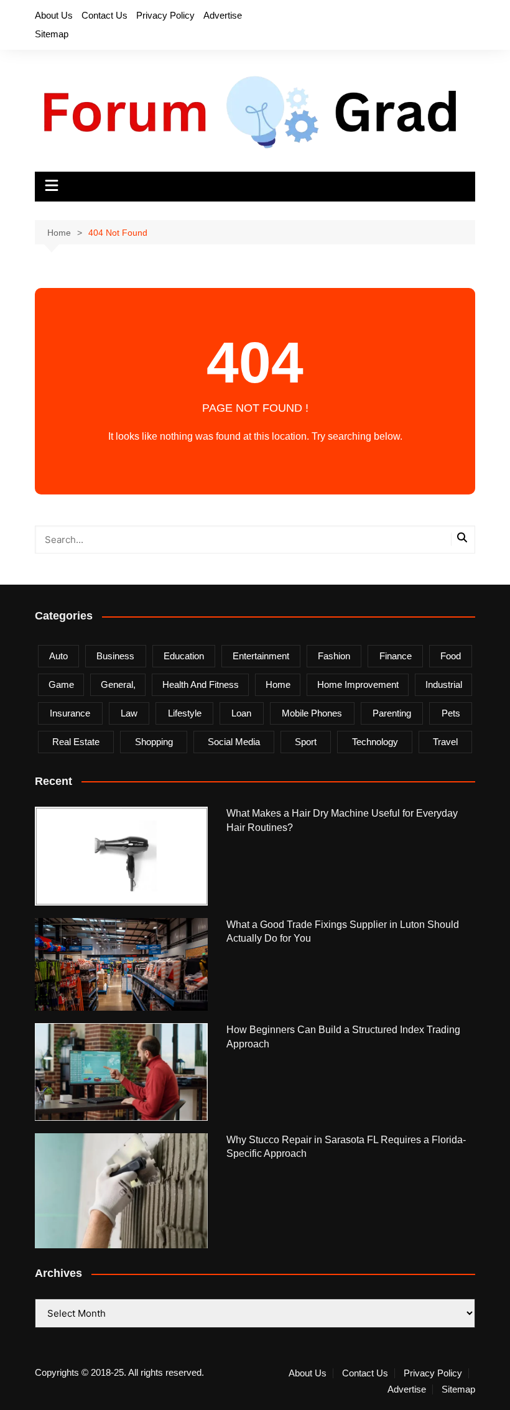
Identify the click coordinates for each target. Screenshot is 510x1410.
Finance (395, 656)
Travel (445, 741)
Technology (375, 741)
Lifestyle (185, 713)
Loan (241, 713)
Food (450, 656)
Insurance (70, 713)
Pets (451, 713)
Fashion (334, 656)
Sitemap (51, 34)
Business (115, 656)
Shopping (154, 741)
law (129, 713)
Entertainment (261, 656)
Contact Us (104, 15)
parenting (392, 713)
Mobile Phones (312, 713)
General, (118, 684)
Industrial (443, 684)
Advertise (222, 15)
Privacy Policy (165, 15)
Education (184, 656)
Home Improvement (358, 684)
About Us (54, 15)
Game (61, 684)
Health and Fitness (200, 684)
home (278, 684)
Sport (306, 741)
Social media (234, 741)
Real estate (76, 741)
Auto (58, 656)
